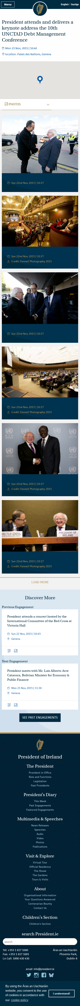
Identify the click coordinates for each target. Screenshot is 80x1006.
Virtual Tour (40, 862)
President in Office (40, 772)
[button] (40, 80)
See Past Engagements (40, 717)
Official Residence (40, 866)
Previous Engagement (17, 607)
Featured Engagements (40, 809)
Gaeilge (75, 4)
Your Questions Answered (40, 899)
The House (40, 871)
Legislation (40, 781)
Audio (40, 834)
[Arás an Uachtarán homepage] (40, 744)
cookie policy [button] (19, 1000)
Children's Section (40, 923)
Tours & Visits (40, 879)
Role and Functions (40, 777)
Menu (8, 4)
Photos (40, 842)
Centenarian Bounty (40, 903)
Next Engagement (15, 661)
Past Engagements (40, 805)
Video (40, 838)
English (65, 4)
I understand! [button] (61, 993)
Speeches (40, 829)
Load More (40, 582)
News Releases (40, 825)
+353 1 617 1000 (18, 950)
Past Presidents (40, 785)
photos (13, 104)
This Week (40, 801)
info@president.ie (44, 969)
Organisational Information (40, 895)
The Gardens (40, 875)
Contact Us (40, 908)
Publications (40, 846)
